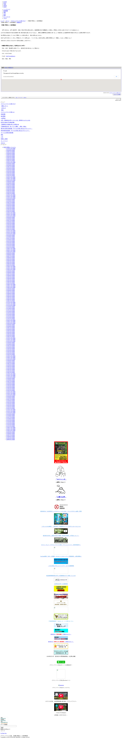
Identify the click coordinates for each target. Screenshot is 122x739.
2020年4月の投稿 (10, 260)
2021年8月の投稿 (10, 236)
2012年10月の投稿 (10, 394)
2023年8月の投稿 (10, 201)
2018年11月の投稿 (10, 286)
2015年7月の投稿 (10, 345)
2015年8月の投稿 (10, 344)
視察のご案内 (4, 138)
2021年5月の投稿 (10, 241)
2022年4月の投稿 (10, 224)
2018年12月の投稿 (10, 284)
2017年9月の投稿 (10, 306)
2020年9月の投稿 (10, 253)
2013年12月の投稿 (10, 374)
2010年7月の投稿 (10, 435)
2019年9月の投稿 (10, 271)
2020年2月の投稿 (10, 263)
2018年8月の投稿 (10, 290)
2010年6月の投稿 (10, 436)
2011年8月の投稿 (10, 415)
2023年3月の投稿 (10, 208)
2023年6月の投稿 (10, 204)
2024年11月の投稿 (10, 178)
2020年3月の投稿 (10, 262)
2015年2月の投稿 (10, 353)
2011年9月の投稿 (10, 414)
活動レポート (4, 106)
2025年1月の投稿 (10, 175)
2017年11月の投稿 (10, 303)
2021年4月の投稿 (10, 242)
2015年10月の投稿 (10, 341)
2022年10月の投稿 (10, 215)
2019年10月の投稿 (10, 269)
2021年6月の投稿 (10, 239)
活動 (4, 12)
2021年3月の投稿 (10, 244)
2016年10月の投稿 (10, 323)
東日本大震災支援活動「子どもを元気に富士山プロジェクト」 (16, 128)
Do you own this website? (8, 76)
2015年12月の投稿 (10, 338)
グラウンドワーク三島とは (7, 112)
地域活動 (3, 114)
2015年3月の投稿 (10, 351)
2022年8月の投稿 (10, 218)
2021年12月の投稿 (10, 230)
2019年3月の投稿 (10, 280)
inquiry (5, 6)
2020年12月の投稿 (10, 248)
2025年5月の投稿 (10, 169)
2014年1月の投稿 (10, 372)
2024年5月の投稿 (10, 187)
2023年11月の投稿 (10, 196)
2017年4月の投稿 (10, 314)
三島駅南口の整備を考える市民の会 (10, 124)
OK (116, 76)
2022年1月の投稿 (10, 229)
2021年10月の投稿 (10, 233)
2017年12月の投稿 (10, 302)
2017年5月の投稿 (10, 312)
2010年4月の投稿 (10, 438)
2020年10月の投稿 (10, 251)
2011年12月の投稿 (10, 409)
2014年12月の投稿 (10, 356)
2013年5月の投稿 (10, 384)
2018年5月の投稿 (10, 294)
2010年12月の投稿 (10, 427)
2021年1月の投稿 (10, 247)
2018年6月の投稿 (10, 293)
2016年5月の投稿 (10, 330)
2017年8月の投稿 (10, 308)
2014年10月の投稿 (10, 359)
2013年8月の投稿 (10, 379)
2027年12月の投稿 (10, 148)
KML (6, 67)
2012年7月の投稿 (10, 399)
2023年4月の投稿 (10, 206)
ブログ (5, 18)
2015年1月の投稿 (10, 354)
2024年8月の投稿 (10, 183)
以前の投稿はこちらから (9, 147)
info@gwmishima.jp (10, 56)
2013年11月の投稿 (10, 375)
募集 (2, 110)
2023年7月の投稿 (10, 202)
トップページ (6, 9)
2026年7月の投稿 (10, 151)
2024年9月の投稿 (10, 181)
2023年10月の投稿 (10, 198)
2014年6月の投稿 (10, 365)
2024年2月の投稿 (10, 192)
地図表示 (19, 22)
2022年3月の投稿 (10, 226)
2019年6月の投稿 (10, 275)
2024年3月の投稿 (10, 190)
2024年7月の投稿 (10, 184)
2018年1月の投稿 (10, 300)
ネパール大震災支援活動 (7, 132)
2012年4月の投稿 (10, 403)
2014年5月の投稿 (10, 366)
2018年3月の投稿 (10, 297)
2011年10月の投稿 (10, 412)
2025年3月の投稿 (10, 172)
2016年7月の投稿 (10, 327)
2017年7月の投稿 (10, 309)
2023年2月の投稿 (10, 209)
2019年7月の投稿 (10, 274)
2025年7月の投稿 (10, 166)
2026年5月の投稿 (10, 154)
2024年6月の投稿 (10, 186)
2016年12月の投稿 (10, 320)
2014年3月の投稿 (10, 369)
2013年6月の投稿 (10, 382)
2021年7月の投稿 (10, 238)
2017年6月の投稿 (10, 311)
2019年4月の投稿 (10, 278)
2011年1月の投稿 (10, 426)
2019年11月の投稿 (10, 268)
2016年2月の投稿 (10, 335)
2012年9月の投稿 (10, 396)
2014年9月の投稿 (10, 360)
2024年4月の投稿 (10, 189)
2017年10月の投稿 (10, 305)
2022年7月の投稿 (10, 220)
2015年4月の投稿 (10, 350)
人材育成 (3, 118)
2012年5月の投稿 (10, 402)
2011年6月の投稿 (10, 418)
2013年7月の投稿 (10, 381)
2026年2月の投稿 (10, 159)
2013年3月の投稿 (10, 387)
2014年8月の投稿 (10, 362)
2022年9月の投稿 (10, 217)
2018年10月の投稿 (10, 287)
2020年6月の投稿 (10, 257)
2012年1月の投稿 (10, 408)
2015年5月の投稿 (10, 348)
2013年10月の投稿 (10, 376)
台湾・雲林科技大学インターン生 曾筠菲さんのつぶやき (15, 120)
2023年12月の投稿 (10, 195)
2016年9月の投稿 (10, 324)
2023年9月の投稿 (10, 199)
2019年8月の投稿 (10, 272)
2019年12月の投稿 (10, 266)
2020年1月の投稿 (10, 265)
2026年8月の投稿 (10, 150)
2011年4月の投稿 (10, 421)
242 (24, 97)
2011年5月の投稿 (10, 420)
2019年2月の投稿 (10, 281)
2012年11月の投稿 (10, 393)
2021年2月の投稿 (10, 245)
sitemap (5, 5)
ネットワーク (6, 16)
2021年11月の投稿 (10, 232)
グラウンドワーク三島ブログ (18, 21)
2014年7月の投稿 (10, 363)
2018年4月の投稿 (10, 296)
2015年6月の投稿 (10, 347)
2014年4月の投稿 (10, 368)
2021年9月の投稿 (10, 235)
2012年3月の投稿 (10, 405)
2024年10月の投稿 (10, 180)
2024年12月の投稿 (10, 177)
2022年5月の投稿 (10, 223)
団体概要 (5, 10)
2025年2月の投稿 (10, 174)
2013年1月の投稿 (10, 390)
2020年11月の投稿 (10, 250)
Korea (4, 3)
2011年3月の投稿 (10, 423)
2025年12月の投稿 (10, 162)
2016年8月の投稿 (10, 326)
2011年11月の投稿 (10, 411)
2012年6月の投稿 (10, 400)
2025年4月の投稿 (10, 171)
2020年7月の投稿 (10, 256)
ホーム (7, 21)
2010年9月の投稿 (10, 432)
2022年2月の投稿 (10, 227)
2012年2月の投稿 (10, 406)
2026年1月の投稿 (10, 160)
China (4, 4)
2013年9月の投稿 (10, 378)
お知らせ (3, 108)
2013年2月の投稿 (10, 388)
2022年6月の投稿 (10, 221)
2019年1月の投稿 (10, 283)
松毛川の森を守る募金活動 (7, 122)
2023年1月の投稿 (10, 211)
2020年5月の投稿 (10, 259)
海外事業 (3, 116)
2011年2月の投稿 (10, 424)
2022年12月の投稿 (10, 212)
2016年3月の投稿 (10, 333)
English (5, 1)
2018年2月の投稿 (10, 299)
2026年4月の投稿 (10, 156)
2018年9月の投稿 (10, 289)
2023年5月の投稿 (10, 205)
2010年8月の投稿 (10, 433)
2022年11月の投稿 (10, 214)
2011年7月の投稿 (10, 417)
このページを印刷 (117, 94)
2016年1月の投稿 (10, 336)
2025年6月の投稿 (10, 168)
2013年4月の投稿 (10, 385)
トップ (2, 21)
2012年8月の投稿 (10, 397)
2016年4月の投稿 (10, 332)
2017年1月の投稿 (10, 318)
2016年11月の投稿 (10, 321)
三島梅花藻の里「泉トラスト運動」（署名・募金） (14, 126)
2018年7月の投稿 (10, 291)
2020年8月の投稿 (10, 254)
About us (3, 143)
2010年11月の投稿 (10, 429)
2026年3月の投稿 (10, 157)
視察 (4, 15)
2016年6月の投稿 (10, 329)
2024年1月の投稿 (10, 193)
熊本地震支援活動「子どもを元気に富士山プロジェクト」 (15, 130)
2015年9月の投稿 (10, 342)
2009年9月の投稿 (10, 439)
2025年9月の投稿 (10, 163)
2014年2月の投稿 (10, 371)
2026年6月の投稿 (10, 153)
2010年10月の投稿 (10, 430)
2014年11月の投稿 (10, 357)
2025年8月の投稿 (10, 165)
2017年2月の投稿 (10, 317)
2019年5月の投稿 (10, 277)
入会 (4, 13)
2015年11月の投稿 (10, 339)
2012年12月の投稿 (10, 391)
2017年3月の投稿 (10, 315)
